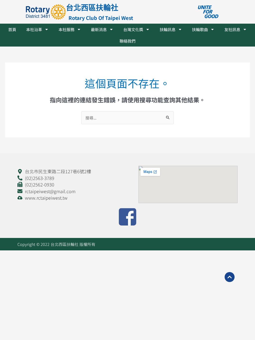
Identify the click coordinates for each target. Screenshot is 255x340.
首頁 (12, 29)
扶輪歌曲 (200, 29)
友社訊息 (232, 29)
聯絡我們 (127, 41)
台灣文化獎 (133, 29)
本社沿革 (34, 29)
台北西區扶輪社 (92, 7)
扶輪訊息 (168, 29)
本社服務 (66, 29)
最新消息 (99, 29)
